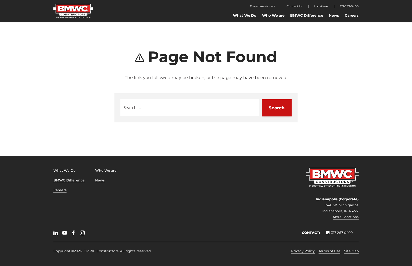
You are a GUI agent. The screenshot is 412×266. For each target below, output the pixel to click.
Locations (321, 6)
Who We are (273, 15)
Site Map (351, 251)
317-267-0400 (349, 6)
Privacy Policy (303, 251)
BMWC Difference (306, 15)
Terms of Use (329, 251)
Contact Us (295, 6)
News (334, 15)
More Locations (346, 217)
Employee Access (262, 6)
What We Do (244, 15)
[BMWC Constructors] (73, 11)
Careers (352, 15)
